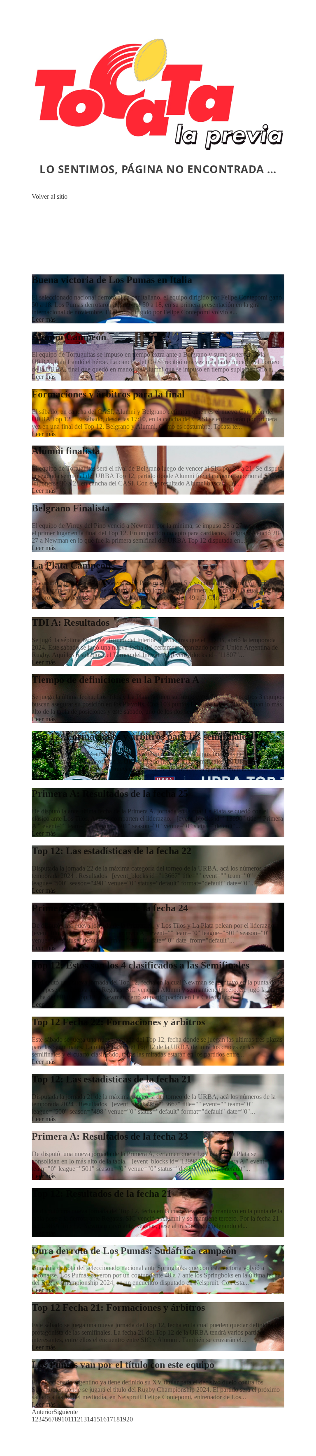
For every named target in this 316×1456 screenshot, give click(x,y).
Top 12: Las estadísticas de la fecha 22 (111, 850)
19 (123, 1419)
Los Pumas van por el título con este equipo (123, 1364)
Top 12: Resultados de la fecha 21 (102, 1193)
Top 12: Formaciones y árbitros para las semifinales (141, 736)
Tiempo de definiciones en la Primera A (115, 679)
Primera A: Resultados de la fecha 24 (110, 908)
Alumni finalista (66, 451)
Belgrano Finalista (71, 508)
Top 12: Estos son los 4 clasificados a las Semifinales (140, 965)
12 (77, 1419)
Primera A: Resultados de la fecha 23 (110, 1136)
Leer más (44, 319)
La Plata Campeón (71, 565)
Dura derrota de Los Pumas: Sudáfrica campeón (134, 1250)
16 (103, 1419)
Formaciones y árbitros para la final (108, 394)
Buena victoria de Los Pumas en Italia (112, 279)
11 (71, 1419)
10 (64, 1419)
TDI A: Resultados (70, 622)
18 (116, 1419)
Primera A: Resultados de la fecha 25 (110, 793)
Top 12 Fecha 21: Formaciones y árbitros (118, 1307)
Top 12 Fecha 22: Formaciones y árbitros (118, 1022)
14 (90, 1419)
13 (83, 1419)
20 (129, 1419)
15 (96, 1419)
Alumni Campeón (69, 337)
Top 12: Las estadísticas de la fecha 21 (111, 1079)
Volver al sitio (49, 196)
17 (110, 1419)
